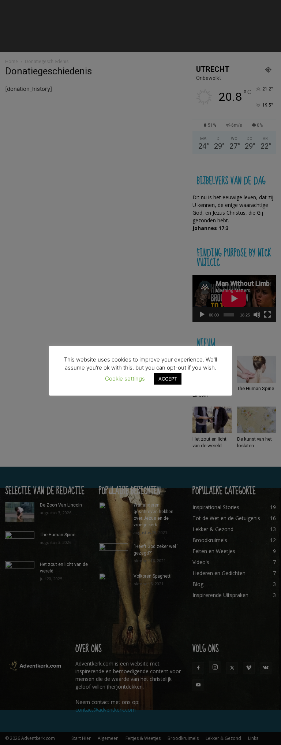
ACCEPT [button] (167, 379)
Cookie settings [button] (125, 378)
